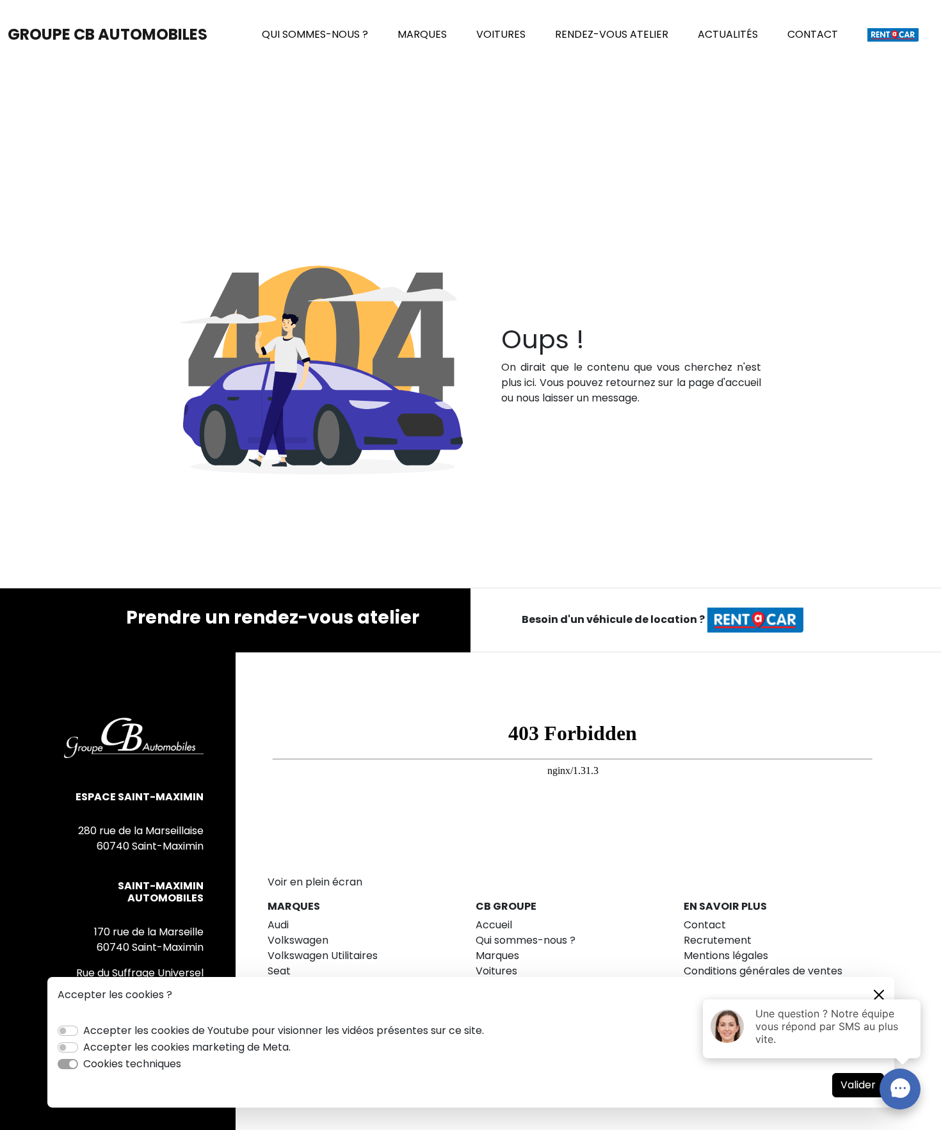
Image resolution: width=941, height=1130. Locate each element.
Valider (858, 1085)
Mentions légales (726, 955)
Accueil (494, 924)
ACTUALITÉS (728, 34)
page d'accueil (724, 382)
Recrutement (718, 940)
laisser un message (590, 398)
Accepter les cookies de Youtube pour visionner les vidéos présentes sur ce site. (283, 1030)
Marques (497, 955)
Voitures (496, 971)
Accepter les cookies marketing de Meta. (187, 1047)
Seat (279, 971)
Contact (705, 924)
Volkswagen (298, 940)
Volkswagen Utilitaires (323, 955)
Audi (278, 924)
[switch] (68, 1031)
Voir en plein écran (315, 882)
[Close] (879, 995)
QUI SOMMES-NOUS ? (315, 34)
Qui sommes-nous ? (525, 940)
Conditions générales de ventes (763, 971)
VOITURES (501, 34)
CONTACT (812, 34)
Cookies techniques (132, 1063)
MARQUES (422, 34)
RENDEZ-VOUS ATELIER (611, 34)
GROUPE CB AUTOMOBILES (107, 34)
